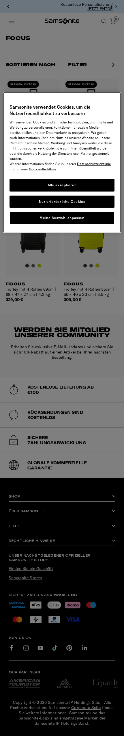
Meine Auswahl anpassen (62, 218)
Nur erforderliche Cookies (62, 201)
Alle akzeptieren (62, 185)
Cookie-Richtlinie (43, 169)
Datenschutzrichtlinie (94, 164)
